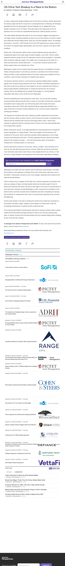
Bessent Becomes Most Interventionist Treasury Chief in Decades (26, 489)
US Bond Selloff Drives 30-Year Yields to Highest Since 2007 (24, 494)
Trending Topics (11, 254)
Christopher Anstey (10, 491)
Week (50, 468)
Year (58, 468)
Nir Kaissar (8, 486)
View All (20, 254)
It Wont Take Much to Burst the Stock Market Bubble (21, 475)
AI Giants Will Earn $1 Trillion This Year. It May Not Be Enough (25, 485)
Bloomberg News (26, 10)
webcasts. (26, 226)
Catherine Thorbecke (12, 10)
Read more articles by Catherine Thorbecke (16, 237)
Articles (9, 472)
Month (54, 468)
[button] (7, 14)
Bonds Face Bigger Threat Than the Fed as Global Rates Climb (25, 480)
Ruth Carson (9, 481)
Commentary (18, 472)
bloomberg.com (9, 233)
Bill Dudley (8, 477)
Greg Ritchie (9, 496)
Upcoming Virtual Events (15, 258)
